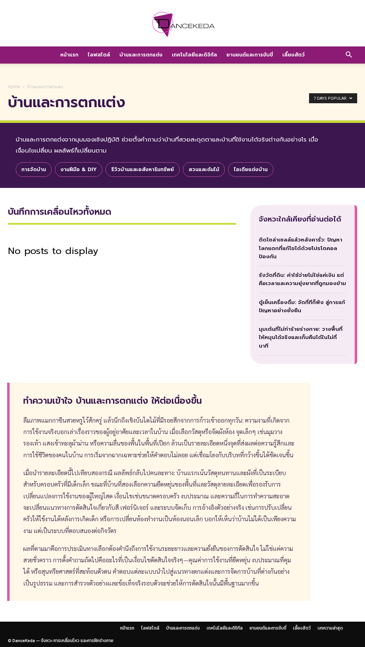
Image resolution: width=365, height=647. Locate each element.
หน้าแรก (69, 55)
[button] (348, 55)
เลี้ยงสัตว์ (293, 55)
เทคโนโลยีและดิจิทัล (194, 55)
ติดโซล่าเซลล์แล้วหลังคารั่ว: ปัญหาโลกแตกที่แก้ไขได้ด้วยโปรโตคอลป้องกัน (300, 248)
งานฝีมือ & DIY (79, 169)
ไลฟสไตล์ (99, 55)
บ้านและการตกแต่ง (141, 55)
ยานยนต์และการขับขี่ (249, 55)
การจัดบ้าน (33, 169)
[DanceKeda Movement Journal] (182, 24)
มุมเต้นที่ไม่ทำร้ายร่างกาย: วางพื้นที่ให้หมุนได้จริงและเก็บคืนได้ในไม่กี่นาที (301, 337)
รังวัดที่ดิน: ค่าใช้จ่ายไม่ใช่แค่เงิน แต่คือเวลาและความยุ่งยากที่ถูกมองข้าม (302, 279)
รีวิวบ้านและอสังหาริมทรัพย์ (142, 169)
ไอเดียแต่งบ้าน (251, 169)
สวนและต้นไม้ (204, 169)
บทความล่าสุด (330, 628)
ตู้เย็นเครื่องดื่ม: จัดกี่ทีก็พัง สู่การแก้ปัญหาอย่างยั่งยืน (302, 306)
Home (14, 87)
